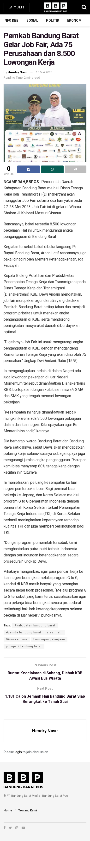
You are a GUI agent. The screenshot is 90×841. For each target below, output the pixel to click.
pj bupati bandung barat (24, 646)
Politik (52, 20)
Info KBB (11, 20)
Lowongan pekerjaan (49, 639)
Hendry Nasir (18, 72)
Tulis (19, 7)
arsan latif (55, 632)
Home (8, 810)
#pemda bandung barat (23, 632)
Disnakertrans (17, 639)
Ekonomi (75, 20)
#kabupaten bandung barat (35, 625)
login (18, 752)
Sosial (32, 20)
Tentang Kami (27, 810)
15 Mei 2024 (44, 72)
